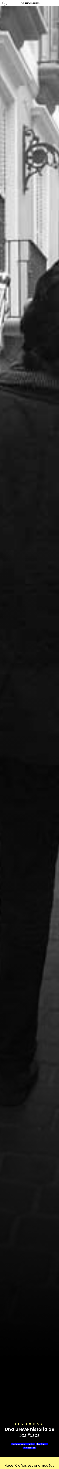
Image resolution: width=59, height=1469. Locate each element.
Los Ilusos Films (29, 3)
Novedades (29, 1448)
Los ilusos (42, 1444)
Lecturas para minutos (23, 1444)
